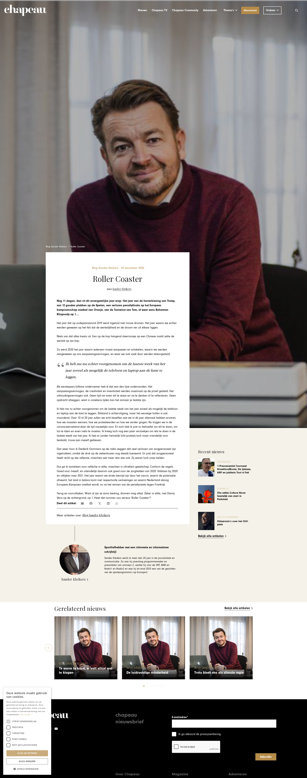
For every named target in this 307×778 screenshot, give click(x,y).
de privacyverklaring (208, 734)
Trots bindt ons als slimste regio (219, 673)
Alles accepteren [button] (27, 753)
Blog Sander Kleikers (96, 515)
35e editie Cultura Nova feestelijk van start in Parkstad (231, 496)
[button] (230, 10)
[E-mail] (82, 503)
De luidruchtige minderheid (147, 673)
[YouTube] (56, 728)
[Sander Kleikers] (119, 289)
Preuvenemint (224, 462)
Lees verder (25, 714)
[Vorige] (48, 647)
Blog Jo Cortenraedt (228, 517)
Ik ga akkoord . (199, 734)
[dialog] (27, 731)
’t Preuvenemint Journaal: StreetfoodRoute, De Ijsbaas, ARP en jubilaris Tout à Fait (234, 469)
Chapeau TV (222, 489)
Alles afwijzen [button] (27, 761)
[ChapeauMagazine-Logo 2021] (25, 10)
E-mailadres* (180, 717)
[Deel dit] (91, 503)
